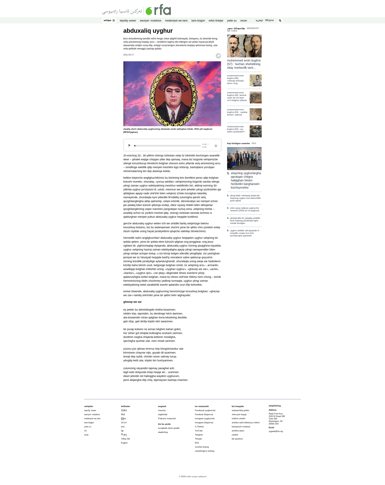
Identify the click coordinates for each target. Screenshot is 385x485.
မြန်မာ (123, 418)
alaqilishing (163, 432)
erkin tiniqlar (216, 20)
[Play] (130, 145)
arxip (86, 435)
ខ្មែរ (122, 431)
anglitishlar (162, 414)
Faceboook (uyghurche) (205, 410)
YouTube (199, 431)
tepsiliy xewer (128, 20)
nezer (243, 20)
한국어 (124, 422)
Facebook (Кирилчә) (204, 414)
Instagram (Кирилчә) (204, 422)
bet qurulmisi (237, 439)
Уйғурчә (269, 20)
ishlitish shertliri (238, 418)
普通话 (124, 410)
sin (85, 431)
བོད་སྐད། (124, 435)
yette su (232, 20)
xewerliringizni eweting (204, 451)
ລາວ (123, 427)
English (124, 443)
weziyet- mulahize (150, 20)
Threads (198, 439)
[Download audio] (216, 145)
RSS (197, 443)
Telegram (199, 435)
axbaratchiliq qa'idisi (240, 410)
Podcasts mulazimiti (167, 418)
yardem (235, 435)
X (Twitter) (199, 427)
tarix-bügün (198, 20)
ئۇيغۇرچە (259, 20)
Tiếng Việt (125, 439)
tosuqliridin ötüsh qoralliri (169, 428)
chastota (162, 410)
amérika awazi (238, 431)
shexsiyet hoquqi (239, 414)
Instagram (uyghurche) (204, 418)
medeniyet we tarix (176, 20)
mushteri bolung (202, 447)
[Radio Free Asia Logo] (136, 9)
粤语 (123, 414)
